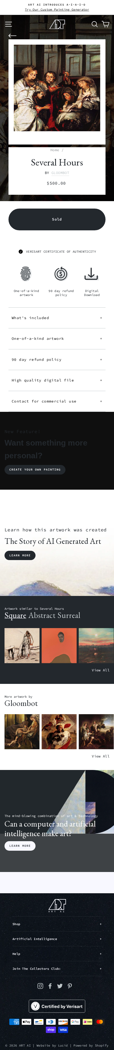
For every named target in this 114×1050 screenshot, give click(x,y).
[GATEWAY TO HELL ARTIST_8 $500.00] (96, 732)
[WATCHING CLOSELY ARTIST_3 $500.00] (59, 645)
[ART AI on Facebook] (50, 986)
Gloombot (60, 173)
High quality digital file (57, 380)
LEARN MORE (20, 846)
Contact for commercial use (57, 401)
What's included (57, 317)
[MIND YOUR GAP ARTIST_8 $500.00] (59, 732)
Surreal (69, 615)
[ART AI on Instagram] (40, 986)
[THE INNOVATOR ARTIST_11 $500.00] (22, 645)
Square (15, 615)
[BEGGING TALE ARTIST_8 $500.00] (22, 732)
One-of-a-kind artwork (57, 338)
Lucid (63, 1045)
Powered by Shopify (90, 1045)
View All (100, 670)
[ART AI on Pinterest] (70, 986)
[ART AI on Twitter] (60, 986)
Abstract (41, 615)
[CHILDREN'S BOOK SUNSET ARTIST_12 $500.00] (96, 645)
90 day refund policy (57, 359)
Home (54, 150)
